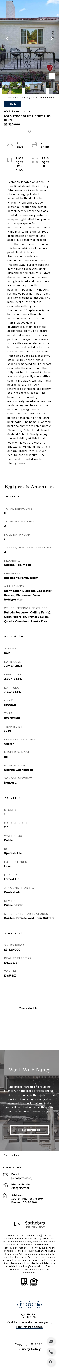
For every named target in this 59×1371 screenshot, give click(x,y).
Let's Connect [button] (29, 1130)
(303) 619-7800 (20, 1188)
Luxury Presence (29, 1327)
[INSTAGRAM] (29, 1304)
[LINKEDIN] (38, 1304)
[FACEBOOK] (20, 1304)
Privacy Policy (29, 1349)
